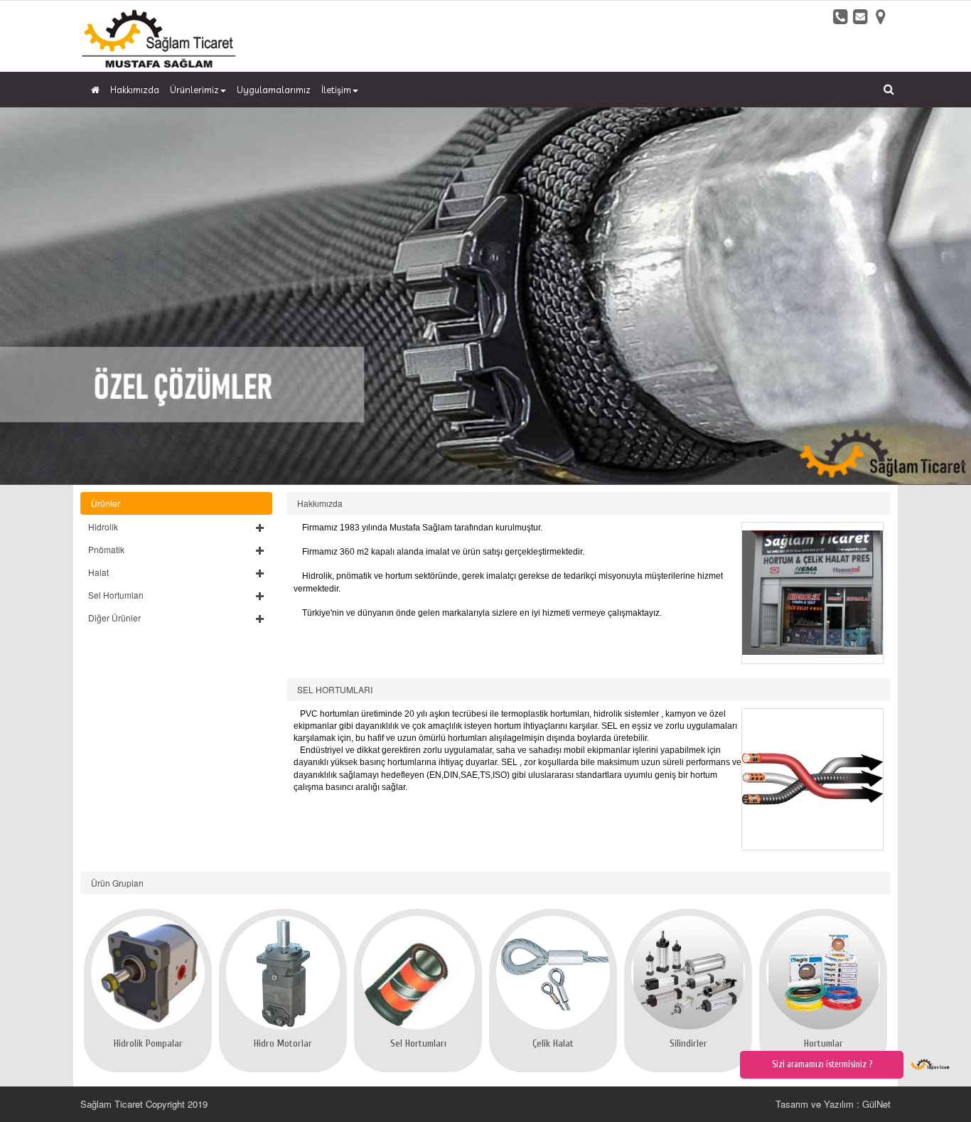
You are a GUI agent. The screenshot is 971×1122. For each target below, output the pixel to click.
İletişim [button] (336, 89)
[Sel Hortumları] (418, 973)
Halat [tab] (98, 572)
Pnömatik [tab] (106, 549)
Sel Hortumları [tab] (116, 595)
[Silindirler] (688, 973)
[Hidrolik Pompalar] (148, 973)
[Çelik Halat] (553, 973)
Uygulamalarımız (274, 89)
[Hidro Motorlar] (283, 973)
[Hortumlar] (823, 973)
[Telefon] (841, 16)
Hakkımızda (134, 89)
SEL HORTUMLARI (334, 689)
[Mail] (861, 16)
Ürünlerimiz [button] (194, 89)
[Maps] (881, 16)
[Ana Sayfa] (93, 89)
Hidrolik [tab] (103, 526)
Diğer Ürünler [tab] (114, 617)
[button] (176, 526)
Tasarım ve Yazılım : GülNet (833, 1104)
